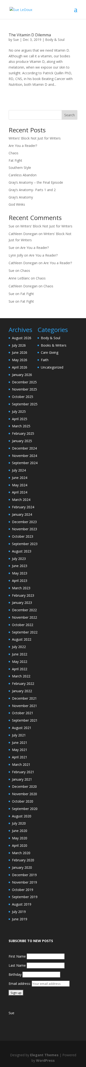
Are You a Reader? (23, 145)
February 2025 (23, 433)
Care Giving (49, 352)
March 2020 (21, 853)
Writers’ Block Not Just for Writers (35, 138)
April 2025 (19, 419)
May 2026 (19, 360)
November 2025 (24, 389)
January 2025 (22, 441)
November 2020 (24, 794)
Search (69, 115)
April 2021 (19, 757)
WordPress (45, 1060)
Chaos (13, 153)
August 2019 (21, 904)
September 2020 (25, 808)
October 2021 (22, 713)
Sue (16, 39)
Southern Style (20, 167)
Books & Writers (53, 345)
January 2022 (22, 691)
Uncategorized (52, 367)
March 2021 (21, 764)
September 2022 (25, 632)
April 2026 (19, 367)
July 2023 (19, 558)
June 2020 (19, 830)
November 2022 (24, 617)
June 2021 (19, 742)
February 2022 (23, 683)
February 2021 (23, 772)
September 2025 (25, 404)
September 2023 (25, 544)
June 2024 (19, 477)
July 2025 (19, 411)
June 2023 (19, 565)
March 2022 (21, 676)
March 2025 (21, 426)
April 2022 (19, 669)
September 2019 (25, 897)
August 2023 (21, 551)
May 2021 (19, 749)
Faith (44, 360)
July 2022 (19, 646)
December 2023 (24, 522)
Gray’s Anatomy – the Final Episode (36, 182)
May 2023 (19, 573)
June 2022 (19, 654)
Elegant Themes (44, 1055)
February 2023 (23, 595)
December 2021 (24, 698)
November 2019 (24, 882)
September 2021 (25, 720)
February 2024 (23, 507)
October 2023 (22, 536)
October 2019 (22, 889)
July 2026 (19, 345)
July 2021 (19, 735)
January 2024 (22, 514)
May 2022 (19, 661)
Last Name (17, 965)
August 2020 (21, 816)
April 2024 (19, 492)
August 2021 (21, 727)
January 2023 (22, 602)
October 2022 (22, 624)
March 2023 (21, 588)
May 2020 (19, 838)
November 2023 (24, 529)
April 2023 (19, 580)
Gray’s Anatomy (21, 197)
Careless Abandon (23, 175)
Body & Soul (54, 39)
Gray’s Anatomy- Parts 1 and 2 (32, 190)
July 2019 (19, 911)
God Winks (17, 204)
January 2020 (22, 867)
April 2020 (19, 845)
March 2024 (21, 499)
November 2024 (24, 455)
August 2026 (21, 338)
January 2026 (22, 374)
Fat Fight (15, 160)
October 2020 (22, 801)
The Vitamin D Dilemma (30, 35)
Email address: (20, 983)
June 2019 (19, 919)
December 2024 (24, 448)
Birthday (15, 974)
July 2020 (19, 823)
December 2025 (24, 382)
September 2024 (25, 463)
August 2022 (21, 639)
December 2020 (24, 786)
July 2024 (19, 470)
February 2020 (23, 860)
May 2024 (19, 485)
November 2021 (24, 705)
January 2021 (22, 779)
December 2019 (24, 875)
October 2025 (22, 396)
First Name (17, 956)
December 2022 (24, 610)
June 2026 (19, 352)
